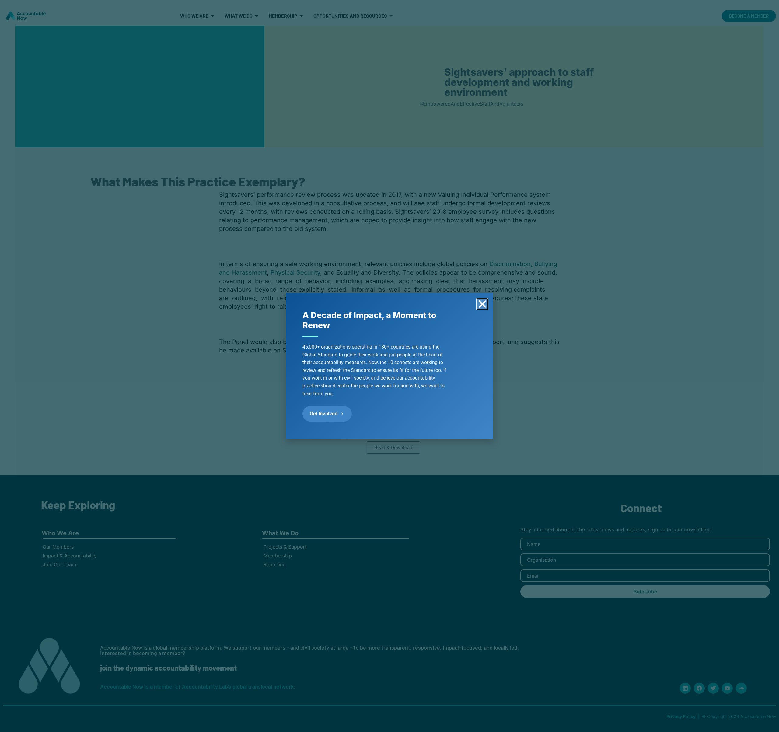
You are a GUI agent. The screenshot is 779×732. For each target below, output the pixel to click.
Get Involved (323, 413)
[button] (482, 304)
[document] (389, 366)
